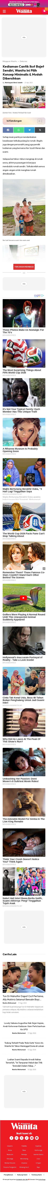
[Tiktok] (27, 1138)
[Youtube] (32, 1138)
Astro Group (42, 1179)
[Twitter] (21, 1138)
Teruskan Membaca (24, 267)
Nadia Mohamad (9, 1003)
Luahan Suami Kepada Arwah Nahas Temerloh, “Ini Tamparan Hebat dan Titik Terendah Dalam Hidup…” (24, 1062)
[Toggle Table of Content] (38, 121)
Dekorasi (23, 61)
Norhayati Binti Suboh (14, 83)
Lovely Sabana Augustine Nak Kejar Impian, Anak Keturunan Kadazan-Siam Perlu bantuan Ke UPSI (24, 1026)
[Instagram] (16, 1138)
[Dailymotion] (37, 1138)
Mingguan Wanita (10, 61)
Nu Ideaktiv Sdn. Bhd (22, 1179)
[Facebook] (11, 1138)
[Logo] (24, 11)
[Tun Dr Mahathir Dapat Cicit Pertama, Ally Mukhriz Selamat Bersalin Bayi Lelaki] (24, 977)
